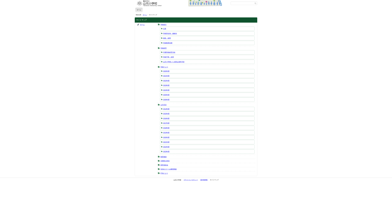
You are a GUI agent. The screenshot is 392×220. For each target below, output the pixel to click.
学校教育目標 (167, 43)
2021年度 (166, 76)
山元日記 (163, 105)
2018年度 (166, 128)
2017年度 (166, 123)
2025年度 (166, 95)
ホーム (139, 10)
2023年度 (166, 85)
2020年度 (166, 71)
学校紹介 (163, 24)
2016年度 (166, 118)
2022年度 (166, 80)
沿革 (164, 29)
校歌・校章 (167, 38)
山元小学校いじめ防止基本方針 (174, 62)
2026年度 (166, 99)
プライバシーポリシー (191, 180)
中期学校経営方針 (169, 52)
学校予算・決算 (168, 57)
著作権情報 (204, 180)
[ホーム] (183, 3)
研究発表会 (164, 165)
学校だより (164, 67)
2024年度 (166, 90)
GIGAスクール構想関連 (168, 169)
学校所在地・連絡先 (170, 33)
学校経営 (163, 48)
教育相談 (163, 157)
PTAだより (164, 173)
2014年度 (166, 109)
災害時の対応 (165, 161)
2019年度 (166, 132)
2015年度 (166, 113)
